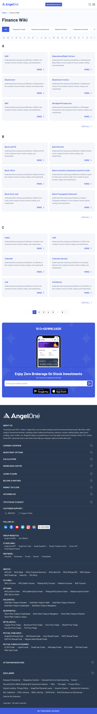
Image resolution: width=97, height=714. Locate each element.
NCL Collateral (9, 692)
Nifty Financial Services (36, 572)
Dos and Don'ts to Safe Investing (55, 680)
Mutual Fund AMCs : (12, 633)
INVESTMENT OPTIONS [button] (13, 452)
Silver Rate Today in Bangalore (45, 613)
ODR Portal (50, 692)
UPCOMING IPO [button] (9, 494)
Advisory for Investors (80, 688)
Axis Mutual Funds (51, 636)
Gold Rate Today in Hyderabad (16, 605)
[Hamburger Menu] (93, 4)
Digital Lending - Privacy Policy (15, 688)
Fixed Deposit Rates (12, 549)
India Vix (23, 575)
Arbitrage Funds (54, 647)
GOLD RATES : (9, 599)
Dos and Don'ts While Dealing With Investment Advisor (25, 684)
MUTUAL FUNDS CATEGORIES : (16, 644)
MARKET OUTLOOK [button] (11, 487)
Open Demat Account (53, 4)
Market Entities (61, 29)
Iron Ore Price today (12, 628)
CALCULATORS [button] (9, 459)
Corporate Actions (80, 29)
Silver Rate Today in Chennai (73, 613)
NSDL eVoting (37, 692)
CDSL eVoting (23, 692)
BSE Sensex (85, 572)
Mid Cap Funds (81, 647)
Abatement (10, 79)
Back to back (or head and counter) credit (71, 170)
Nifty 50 (7, 572)
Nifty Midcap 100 (70, 572)
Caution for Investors (11, 696)
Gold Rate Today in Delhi (40, 602)
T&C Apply (61, 684)
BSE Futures (80, 583)
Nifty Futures (10, 583)
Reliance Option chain (79, 591)
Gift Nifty (33, 575)
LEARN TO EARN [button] (10, 474)
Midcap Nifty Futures (46, 583)
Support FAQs (26, 513)
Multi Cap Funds (11, 650)
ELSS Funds (9, 647)
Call (6, 282)
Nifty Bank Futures (26, 583)
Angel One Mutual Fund (13, 636)
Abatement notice (60, 79)
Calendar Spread (59, 258)
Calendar (9, 258)
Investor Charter (61, 688)
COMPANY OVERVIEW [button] (12, 445)
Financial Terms (19, 29)
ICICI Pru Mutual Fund (13, 639)
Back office (10, 170)
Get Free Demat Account (48, 711)
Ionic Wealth (23, 538)
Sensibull (7, 556)
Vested (36, 556)
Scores (74, 680)
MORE (39, 69)
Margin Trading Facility (57, 546)
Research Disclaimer (11, 680)
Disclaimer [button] (8, 673)
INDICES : (7, 569)
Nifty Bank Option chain (33, 591)
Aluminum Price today (33, 625)
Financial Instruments (40, 29)
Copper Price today (12, 625)
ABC (6, 103)
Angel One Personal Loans (41, 688)
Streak (27, 556)
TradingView (46, 556)
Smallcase (18, 556)
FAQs (53, 684)
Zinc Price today (52, 625)
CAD (54, 237)
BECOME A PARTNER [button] (12, 481)
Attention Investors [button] (13, 662)
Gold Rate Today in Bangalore (44, 605)
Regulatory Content (31, 680)
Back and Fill (10, 147)
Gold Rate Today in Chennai (64, 602)
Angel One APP (10, 546)
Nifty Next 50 (54, 572)
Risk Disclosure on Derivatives (69, 692)
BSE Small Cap (10, 575)
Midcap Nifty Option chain (57, 591)
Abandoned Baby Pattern (63, 56)
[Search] (90, 4)
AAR (6, 56)
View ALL (85, 126)
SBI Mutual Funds (33, 636)
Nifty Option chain (12, 591)
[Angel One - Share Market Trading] (10, 4)
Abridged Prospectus (62, 103)
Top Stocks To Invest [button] (13, 502)
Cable (7, 237)
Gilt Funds (68, 647)
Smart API (73, 546)
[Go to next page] (67, 312)
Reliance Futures (65, 583)
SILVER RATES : (9, 611)
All (6, 29)
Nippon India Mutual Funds (36, 639)
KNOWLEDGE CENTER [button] (12, 466)
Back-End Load (11, 194)
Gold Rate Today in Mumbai (15, 602)
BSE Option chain (11, 594)
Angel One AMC (10, 538)
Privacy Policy (74, 684)
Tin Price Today (30, 628)
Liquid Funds (23, 647)
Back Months (58, 147)
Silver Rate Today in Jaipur (15, 616)
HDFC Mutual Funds (70, 636)
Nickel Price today (70, 625)
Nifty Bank (18, 572)
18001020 (11, 513)
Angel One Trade (25, 546)
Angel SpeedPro (40, 546)
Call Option (57, 282)
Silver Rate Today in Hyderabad (17, 613)
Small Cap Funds (38, 647)
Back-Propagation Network (64, 194)
